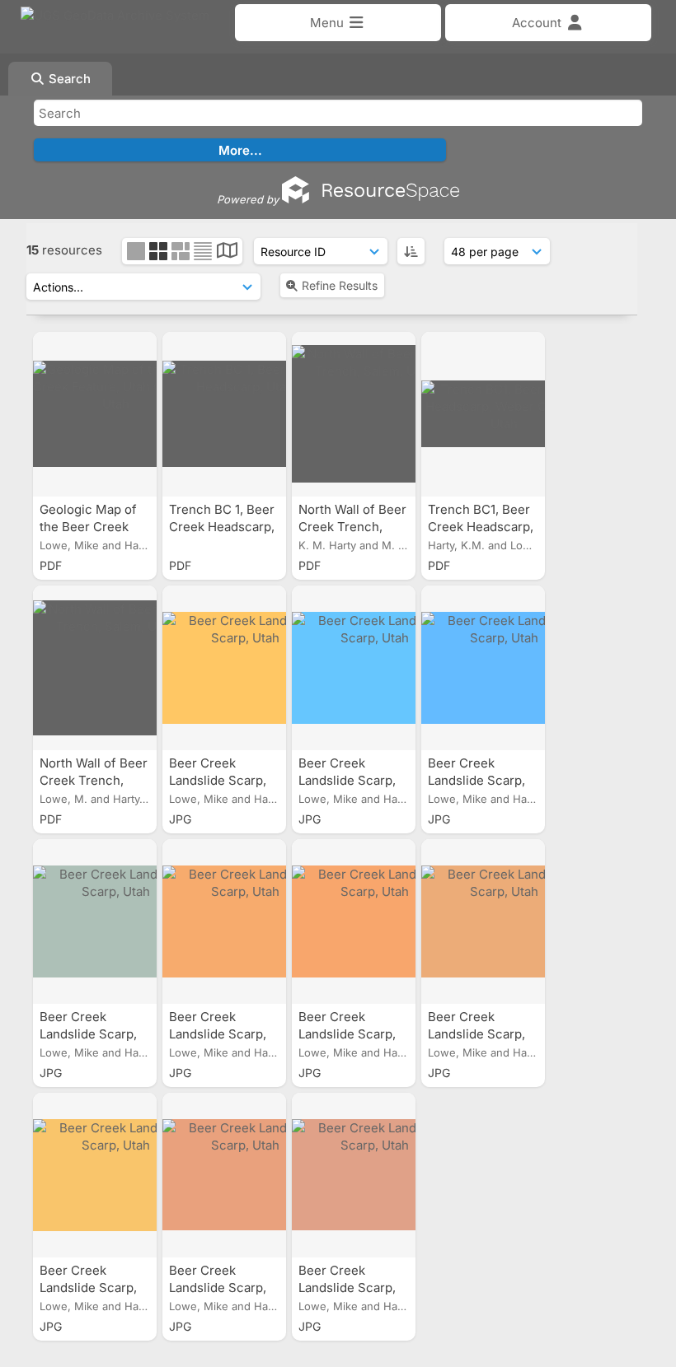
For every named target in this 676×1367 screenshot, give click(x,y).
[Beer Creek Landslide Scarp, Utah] (224, 668)
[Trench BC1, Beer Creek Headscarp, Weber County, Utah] (483, 414)
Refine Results (340, 285)
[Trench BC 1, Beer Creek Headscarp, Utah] (224, 414)
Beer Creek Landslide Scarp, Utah (217, 780)
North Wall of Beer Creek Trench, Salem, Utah (352, 527)
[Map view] (227, 252)
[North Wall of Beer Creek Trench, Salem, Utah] (353, 414)
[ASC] (411, 251)
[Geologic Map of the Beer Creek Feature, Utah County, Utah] (95, 414)
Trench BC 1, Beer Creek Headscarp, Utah (222, 527)
